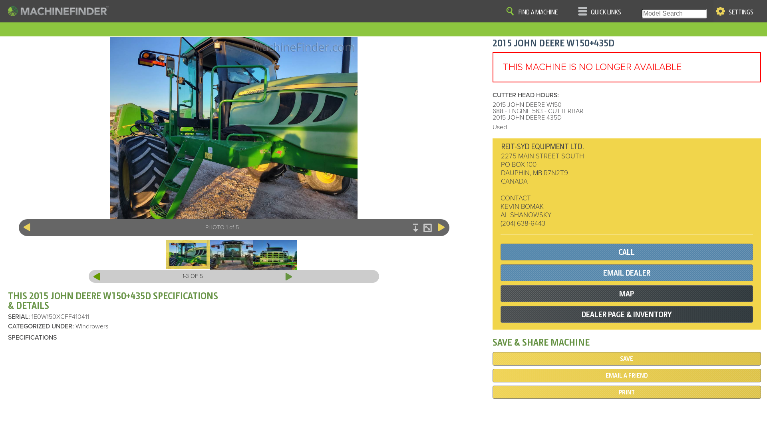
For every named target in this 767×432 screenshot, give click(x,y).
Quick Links (606, 12)
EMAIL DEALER (626, 273)
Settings (741, 12)
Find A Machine (538, 12)
